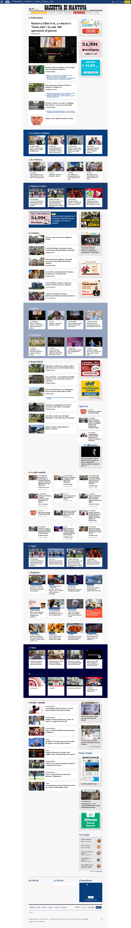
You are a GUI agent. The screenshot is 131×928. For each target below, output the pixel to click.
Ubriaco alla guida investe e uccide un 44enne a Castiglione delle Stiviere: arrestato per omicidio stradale (94, 423)
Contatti (56, 907)
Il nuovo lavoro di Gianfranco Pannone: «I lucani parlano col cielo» (94, 324)
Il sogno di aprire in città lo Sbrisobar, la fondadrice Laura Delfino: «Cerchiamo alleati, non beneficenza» (55, 150)
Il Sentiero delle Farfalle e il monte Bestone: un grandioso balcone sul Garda (94, 589)
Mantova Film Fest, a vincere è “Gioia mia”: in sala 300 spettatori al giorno (51, 27)
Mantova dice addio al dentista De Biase (59, 118)
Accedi (51, 1)
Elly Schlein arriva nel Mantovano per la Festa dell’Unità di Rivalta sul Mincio (92, 177)
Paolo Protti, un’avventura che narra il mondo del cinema (89, 718)
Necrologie (44, 1)
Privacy (39, 907)
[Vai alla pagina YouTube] (113, 2)
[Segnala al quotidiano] (75, 907)
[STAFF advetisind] (90, 388)
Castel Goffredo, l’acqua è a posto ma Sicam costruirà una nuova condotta (58, 284)
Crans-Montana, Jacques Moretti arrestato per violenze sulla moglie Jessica (60, 786)
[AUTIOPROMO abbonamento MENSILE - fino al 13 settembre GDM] (90, 67)
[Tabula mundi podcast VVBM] (90, 288)
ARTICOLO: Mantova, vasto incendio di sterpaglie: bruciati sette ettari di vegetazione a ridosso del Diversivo (61, 94)
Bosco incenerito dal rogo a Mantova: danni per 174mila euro (58, 86)
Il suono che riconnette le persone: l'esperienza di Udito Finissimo (90, 742)
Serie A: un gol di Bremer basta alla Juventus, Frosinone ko (57, 775)
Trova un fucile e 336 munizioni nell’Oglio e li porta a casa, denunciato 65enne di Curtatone (60, 379)
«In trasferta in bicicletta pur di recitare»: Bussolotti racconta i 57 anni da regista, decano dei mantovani (44, 481)
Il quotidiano (85, 880)
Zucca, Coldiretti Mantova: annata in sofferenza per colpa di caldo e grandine (55, 638)
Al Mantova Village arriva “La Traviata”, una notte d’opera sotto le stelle (94, 352)
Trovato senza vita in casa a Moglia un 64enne (58, 238)
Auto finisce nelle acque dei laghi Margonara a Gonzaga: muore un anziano (59, 417)
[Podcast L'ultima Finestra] (90, 219)
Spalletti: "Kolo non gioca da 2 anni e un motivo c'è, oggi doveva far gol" (59, 720)
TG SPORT (52, 688)
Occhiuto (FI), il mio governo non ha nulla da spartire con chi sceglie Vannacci (59, 742)
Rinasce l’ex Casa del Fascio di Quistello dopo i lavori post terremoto (69, 513)
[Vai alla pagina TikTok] (122, 2)
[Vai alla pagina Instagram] (118, 2)
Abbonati (127, 1)
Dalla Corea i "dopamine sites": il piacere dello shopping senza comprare (37, 614)
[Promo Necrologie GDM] (90, 268)
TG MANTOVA (34, 688)
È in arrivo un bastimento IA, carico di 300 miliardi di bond (74, 589)
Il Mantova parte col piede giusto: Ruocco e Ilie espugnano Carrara (93, 202)
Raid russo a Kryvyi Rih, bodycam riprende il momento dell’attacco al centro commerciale (93, 663)
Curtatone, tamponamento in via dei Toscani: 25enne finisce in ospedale (58, 406)
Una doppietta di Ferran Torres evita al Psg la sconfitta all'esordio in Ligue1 (59, 709)
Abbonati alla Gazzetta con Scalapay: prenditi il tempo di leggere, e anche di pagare (63, 219)
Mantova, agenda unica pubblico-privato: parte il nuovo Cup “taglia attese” (74, 150)
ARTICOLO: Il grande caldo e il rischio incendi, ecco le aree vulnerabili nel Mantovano (61, 96)
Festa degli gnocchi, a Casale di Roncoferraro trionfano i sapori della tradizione (75, 638)
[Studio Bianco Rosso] (90, 368)
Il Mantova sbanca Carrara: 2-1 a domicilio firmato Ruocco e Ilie (74, 202)
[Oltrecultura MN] (90, 702)
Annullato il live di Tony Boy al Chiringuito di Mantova (74, 351)
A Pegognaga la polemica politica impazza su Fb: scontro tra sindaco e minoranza (93, 150)
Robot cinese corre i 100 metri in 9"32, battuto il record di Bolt (37, 589)
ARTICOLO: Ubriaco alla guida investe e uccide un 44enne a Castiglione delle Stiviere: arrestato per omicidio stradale (61, 111)
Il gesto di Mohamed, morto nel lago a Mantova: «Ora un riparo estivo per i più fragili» (37, 176)
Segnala (37, 1)
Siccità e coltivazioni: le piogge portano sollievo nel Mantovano (36, 149)
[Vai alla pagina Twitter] (120, 2)
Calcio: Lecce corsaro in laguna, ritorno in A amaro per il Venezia (60, 764)
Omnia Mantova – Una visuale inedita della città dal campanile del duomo (90, 805)
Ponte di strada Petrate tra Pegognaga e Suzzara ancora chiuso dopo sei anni (59, 390)
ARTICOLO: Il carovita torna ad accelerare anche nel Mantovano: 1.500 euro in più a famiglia (59, 76)
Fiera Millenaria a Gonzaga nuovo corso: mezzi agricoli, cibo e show (74, 177)
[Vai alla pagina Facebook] (115, 2)
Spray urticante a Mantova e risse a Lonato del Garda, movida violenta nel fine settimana (69, 532)
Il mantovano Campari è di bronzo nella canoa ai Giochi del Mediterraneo (56, 562)
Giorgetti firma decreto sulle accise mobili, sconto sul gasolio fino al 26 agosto (60, 753)
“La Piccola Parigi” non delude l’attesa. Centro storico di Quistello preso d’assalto (60, 249)
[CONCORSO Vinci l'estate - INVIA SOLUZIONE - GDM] (90, 26)
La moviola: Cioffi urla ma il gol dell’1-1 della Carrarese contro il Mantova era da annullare (36, 203)
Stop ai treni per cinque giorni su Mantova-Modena (57, 428)
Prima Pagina (85, 753)
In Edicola (34, 880)
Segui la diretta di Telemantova (92, 690)
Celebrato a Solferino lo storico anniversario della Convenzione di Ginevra (60, 295)
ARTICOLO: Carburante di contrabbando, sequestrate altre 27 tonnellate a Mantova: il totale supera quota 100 (61, 78)
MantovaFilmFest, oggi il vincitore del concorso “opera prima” (75, 324)
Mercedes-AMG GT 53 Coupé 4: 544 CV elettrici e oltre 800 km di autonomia (56, 591)
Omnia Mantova (86, 801)
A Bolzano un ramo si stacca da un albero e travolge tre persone (36, 662)
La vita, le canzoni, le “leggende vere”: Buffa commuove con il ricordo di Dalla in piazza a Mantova (55, 352)
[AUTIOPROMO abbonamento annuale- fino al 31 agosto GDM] (90, 47)
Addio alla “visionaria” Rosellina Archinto (55, 175)
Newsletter (29, 1)
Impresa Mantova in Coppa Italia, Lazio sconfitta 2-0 (92, 638)
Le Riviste (59, 880)
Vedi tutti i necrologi (96, 871)
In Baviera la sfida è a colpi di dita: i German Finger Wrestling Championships (56, 662)
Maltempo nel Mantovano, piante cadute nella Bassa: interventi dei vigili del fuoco (59, 367)
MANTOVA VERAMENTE (74, 688)
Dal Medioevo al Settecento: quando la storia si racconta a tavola (36, 352)
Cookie (44, 907)
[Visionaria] (90, 445)
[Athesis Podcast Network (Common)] (90, 820)
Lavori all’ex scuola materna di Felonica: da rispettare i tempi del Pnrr (59, 273)
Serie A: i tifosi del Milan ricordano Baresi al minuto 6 (60, 731)
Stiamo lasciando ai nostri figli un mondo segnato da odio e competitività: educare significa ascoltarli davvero (90, 462)
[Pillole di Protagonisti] (90, 727)
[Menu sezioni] (2, 2)
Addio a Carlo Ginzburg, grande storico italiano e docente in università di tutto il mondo (75, 614)
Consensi (50, 907)
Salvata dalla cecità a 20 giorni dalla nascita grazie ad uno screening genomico (56, 613)
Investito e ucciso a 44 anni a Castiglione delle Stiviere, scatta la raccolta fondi (59, 104)
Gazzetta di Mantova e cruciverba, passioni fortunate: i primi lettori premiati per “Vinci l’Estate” (90, 250)
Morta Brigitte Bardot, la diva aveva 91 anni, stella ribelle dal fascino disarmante (94, 613)
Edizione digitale (17, 1)
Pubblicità (32, 907)
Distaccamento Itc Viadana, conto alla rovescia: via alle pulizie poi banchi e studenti (58, 261)
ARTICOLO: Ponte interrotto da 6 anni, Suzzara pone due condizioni (60, 398)
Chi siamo (63, 907)
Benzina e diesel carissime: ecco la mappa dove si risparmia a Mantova (60, 68)
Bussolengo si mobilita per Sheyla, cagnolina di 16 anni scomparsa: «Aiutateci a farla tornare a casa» (37, 639)
